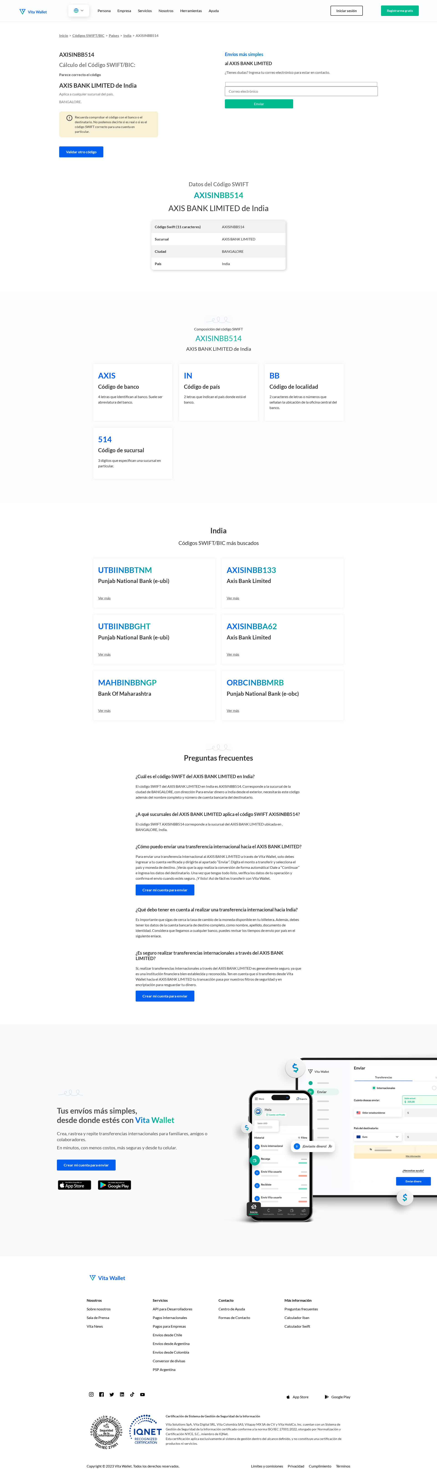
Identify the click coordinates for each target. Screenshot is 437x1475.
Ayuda (214, 10)
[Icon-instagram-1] (91, 1394)
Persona (104, 10)
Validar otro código (81, 152)
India (127, 35)
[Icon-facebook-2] (101, 1394)
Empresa (124, 10)
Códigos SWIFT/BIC (88, 35)
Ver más (104, 598)
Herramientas (191, 10)
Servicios (145, 10)
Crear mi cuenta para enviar (165, 890)
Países (114, 35)
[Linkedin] (122, 1394)
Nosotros (166, 10)
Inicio (63, 35)
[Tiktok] (132, 1394)
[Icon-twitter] (111, 1394)
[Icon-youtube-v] (142, 1394)
